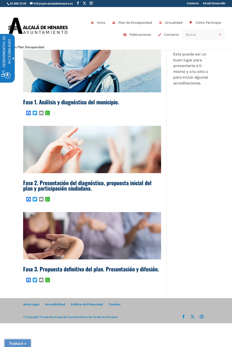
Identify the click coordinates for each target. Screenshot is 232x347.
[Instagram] (91, 3)
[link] (38, 25)
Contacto (193, 3)
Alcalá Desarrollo (214, 3)
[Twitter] (84, 3)
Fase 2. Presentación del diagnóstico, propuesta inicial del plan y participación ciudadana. (87, 185)
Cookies (115, 304)
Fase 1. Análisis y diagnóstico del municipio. (71, 102)
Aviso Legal (31, 304)
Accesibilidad (55, 304)
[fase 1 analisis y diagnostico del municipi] (92, 68)
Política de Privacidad (87, 304)
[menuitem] (78, 3)
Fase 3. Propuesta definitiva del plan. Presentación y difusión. (91, 269)
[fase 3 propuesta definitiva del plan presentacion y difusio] (92, 235)
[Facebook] (78, 3)
